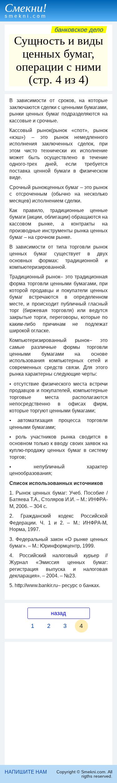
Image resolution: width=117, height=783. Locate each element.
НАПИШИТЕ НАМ (26, 772)
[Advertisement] (58, 703)
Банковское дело (79, 29)
